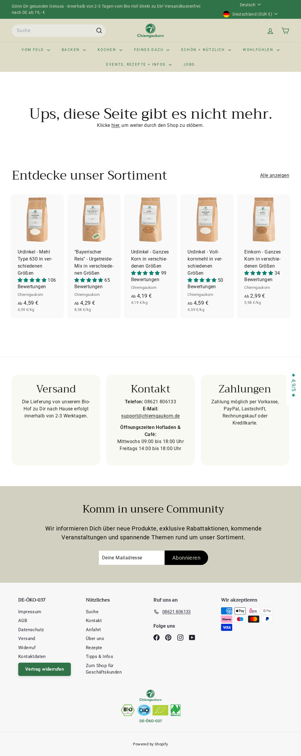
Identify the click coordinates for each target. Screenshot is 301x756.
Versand (26, 638)
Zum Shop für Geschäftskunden (104, 669)
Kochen (108, 50)
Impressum (29, 611)
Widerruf (27, 647)
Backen (71, 50)
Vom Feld (33, 50)
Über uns (95, 638)
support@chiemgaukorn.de (150, 416)
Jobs (189, 64)
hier (115, 125)
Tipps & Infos (99, 656)
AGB (22, 620)
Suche (92, 611)
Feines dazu (149, 50)
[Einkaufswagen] (285, 30)
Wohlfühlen (259, 50)
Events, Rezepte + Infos (136, 64)
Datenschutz (31, 629)
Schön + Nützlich (204, 50)
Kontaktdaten (32, 656)
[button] (33, 280)
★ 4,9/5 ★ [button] (294, 385)
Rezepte (94, 647)
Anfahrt (93, 629)
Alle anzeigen (274, 175)
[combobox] (59, 30)
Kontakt (94, 620)
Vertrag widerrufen (44, 669)
